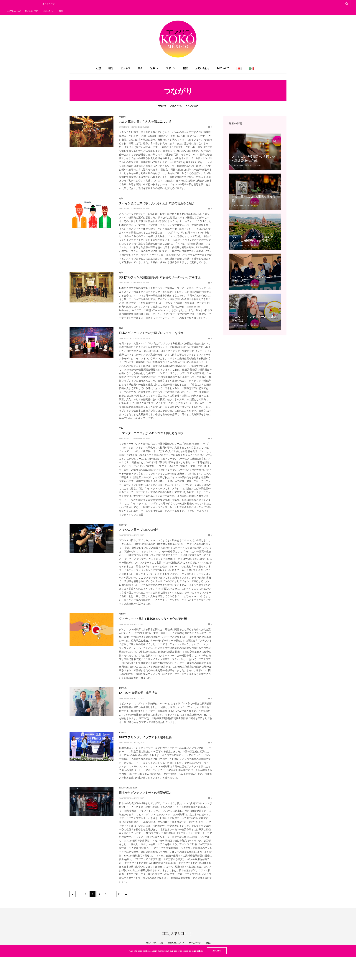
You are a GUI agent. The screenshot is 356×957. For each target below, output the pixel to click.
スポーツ (171, 68)
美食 (140, 68)
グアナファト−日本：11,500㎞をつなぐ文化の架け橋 (153, 619)
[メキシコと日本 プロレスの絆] (91, 538)
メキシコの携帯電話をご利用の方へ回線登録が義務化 (254, 158)
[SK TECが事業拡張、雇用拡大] (91, 701)
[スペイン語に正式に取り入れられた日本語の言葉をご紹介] (91, 213)
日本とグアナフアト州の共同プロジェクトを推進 (151, 333)
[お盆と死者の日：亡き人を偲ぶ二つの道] (91, 131)
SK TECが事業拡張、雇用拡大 (138, 693)
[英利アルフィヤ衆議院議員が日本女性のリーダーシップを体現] (91, 287)
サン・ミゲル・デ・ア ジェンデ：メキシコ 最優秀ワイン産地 (254, 238)
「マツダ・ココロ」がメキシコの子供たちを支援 (151, 433)
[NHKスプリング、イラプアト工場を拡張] (91, 746)
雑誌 (61, 11)
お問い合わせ (48, 11)
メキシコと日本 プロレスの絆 (138, 529)
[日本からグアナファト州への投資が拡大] (91, 801)
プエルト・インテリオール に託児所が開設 (254, 318)
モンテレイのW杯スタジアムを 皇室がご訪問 (254, 278)
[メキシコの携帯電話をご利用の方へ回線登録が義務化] (255, 152)
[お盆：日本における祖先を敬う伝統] (255, 192)
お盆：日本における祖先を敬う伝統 (253, 198)
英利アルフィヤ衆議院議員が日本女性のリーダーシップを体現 (159, 277)
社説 (98, 68)
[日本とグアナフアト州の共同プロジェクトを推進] (91, 342)
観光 (110, 68)
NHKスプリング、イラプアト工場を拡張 (145, 737)
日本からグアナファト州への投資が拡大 (145, 792)
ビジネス (125, 68)
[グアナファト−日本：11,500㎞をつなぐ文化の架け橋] (91, 629)
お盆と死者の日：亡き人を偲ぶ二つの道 (145, 121)
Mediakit (223, 68)
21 (119, 894)
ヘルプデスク (192, 106)
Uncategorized (128, 788)
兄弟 (152, 68)
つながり (162, 106)
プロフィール (176, 106)
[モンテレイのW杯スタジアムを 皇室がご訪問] (255, 272)
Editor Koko (238, 165)
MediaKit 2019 (31, 11)
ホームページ (48, 4)
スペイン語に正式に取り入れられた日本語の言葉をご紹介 (157, 203)
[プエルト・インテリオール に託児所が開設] (255, 312)
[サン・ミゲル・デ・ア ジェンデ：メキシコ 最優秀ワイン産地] (255, 232)
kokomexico (125, 535)
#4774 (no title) (14, 11)
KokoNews (124, 127)
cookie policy (196, 950)
